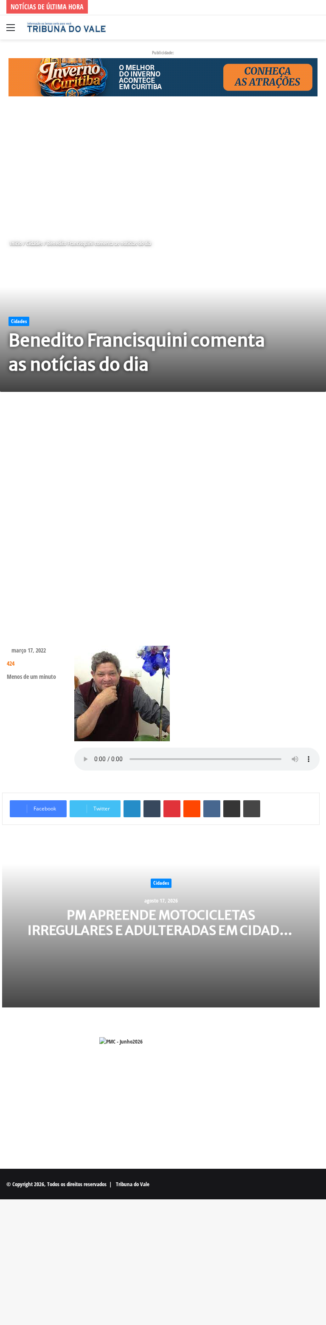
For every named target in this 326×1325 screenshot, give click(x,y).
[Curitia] (163, 76)
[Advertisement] (163, 167)
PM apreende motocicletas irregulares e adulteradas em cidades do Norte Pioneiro (161, 930)
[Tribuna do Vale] (66, 27)
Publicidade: (163, 52)
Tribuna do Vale (132, 1184)
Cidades (34, 243)
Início (15, 243)
